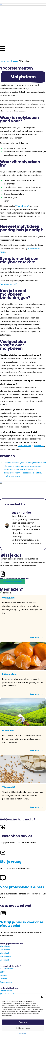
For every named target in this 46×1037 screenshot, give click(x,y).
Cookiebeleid (22, 1034)
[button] (43, 997)
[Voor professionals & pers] (3, 878)
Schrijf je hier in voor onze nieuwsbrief (21, 924)
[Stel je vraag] (3, 852)
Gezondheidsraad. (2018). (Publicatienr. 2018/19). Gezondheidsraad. (25, 466)
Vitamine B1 (8, 597)
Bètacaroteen (9, 674)
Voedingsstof (13, 61)
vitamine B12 (39, 445)
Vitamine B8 (8, 787)
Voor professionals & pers (22, 887)
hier (4, 868)
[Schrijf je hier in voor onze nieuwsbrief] (3, 913)
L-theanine (8, 730)
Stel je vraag (10, 861)
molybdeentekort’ (9, 284)
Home (2, 61)
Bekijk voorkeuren (23, 1028)
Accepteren (23, 1022)
